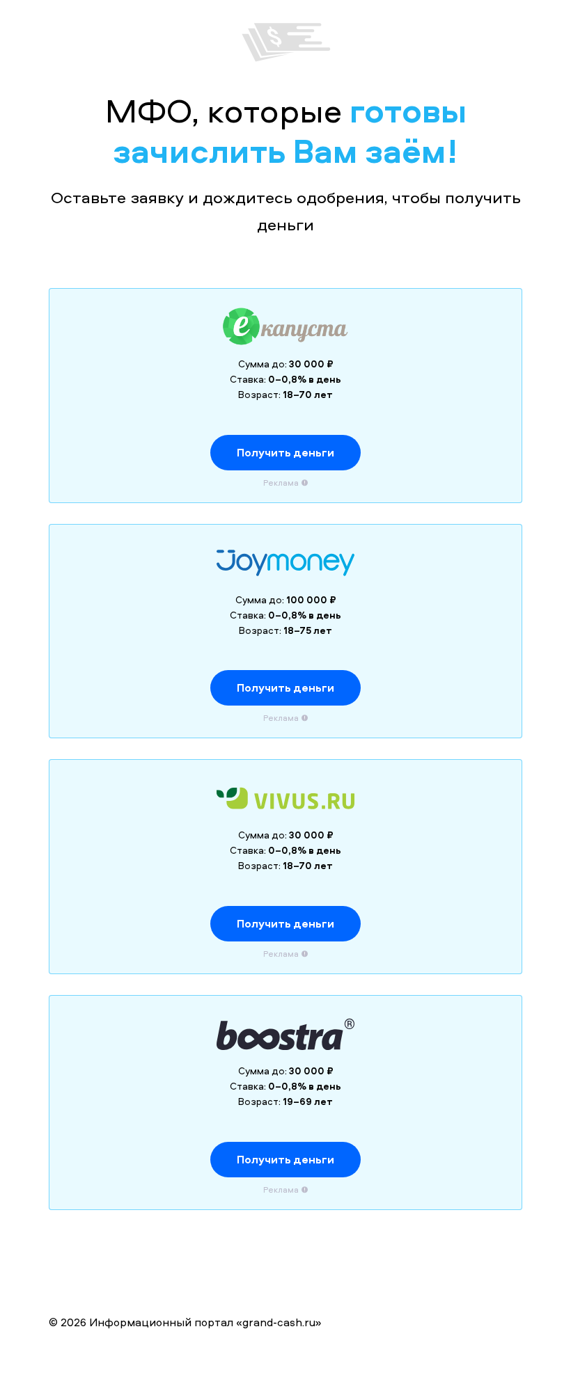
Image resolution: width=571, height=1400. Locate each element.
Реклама (281, 482)
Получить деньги (285, 452)
